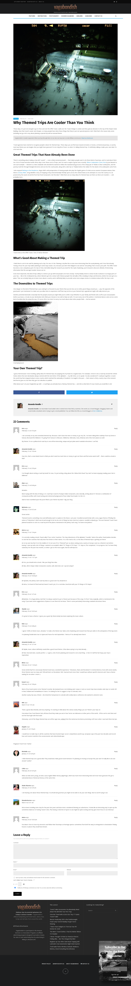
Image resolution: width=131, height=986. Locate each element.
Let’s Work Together (20, 1)
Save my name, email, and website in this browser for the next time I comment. (35, 877)
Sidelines (79, 16)
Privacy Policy (46, 963)
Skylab (24, 609)
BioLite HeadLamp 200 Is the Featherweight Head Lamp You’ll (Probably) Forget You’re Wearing (63, 921)
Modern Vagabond (67, 16)
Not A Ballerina (97, 411)
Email (15, 869)
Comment (15, 842)
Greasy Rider (22, 172)
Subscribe (88, 16)
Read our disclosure (87, 138)
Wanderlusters (27, 800)
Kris (23, 428)
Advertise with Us (32, 1)
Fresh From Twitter (25, 744)
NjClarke (25, 507)
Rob (23, 624)
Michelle (24, 751)
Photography (54, 16)
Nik (23, 702)
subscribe (48, 888)
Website (69, 869)
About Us (41, 1)
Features (32, 16)
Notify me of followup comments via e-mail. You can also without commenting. (39, 888)
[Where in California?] (35, 360)
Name (15, 862)
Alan (23, 483)
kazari (24, 682)
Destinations (42, 16)
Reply (116, 428)
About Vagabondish (72, 963)
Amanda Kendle (34, 404)
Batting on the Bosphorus (30, 170)
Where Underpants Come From (96, 162)
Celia (23, 768)
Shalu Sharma (26, 785)
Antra (24, 530)
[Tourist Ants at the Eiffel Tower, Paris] (49, 250)
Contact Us (98, 16)
